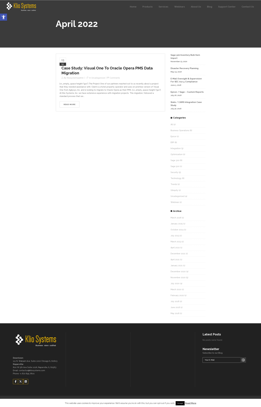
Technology (176, 178)
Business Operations (180, 130)
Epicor (173, 136)
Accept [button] (180, 403)
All (172, 124)
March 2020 (176, 289)
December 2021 (178, 253)
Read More (190, 403)
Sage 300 (175, 160)
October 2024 (177, 230)
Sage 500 (175, 166)
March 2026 (176, 218)
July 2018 (175, 301)
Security (174, 172)
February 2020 (177, 295)
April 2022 (175, 248)
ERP (172, 142)
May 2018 (175, 313)
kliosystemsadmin (75, 78)
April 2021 (175, 259)
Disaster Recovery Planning (184, 68)
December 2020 (178, 271)
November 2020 (178, 277)
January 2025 (177, 224)
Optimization (176, 154)
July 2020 (175, 283)
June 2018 (175, 307)
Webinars (175, 202)
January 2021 (177, 265)
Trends (174, 184)
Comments (115, 78)
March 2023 (176, 242)
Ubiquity (174, 190)
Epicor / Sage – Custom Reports (187, 92)
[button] (3, 17)
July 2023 (175, 236)
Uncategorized (98, 78)
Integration (176, 148)
